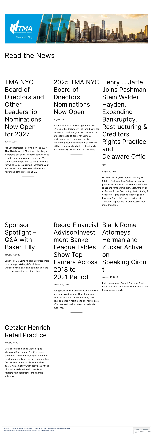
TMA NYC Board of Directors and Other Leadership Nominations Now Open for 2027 (24, 108)
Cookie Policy (49, 430)
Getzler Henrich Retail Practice (27, 331)
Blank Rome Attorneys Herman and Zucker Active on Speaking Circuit (125, 247)
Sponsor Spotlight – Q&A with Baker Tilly (20, 236)
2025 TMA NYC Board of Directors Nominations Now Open (76, 97)
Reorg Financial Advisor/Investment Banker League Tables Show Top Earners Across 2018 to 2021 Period (76, 251)
